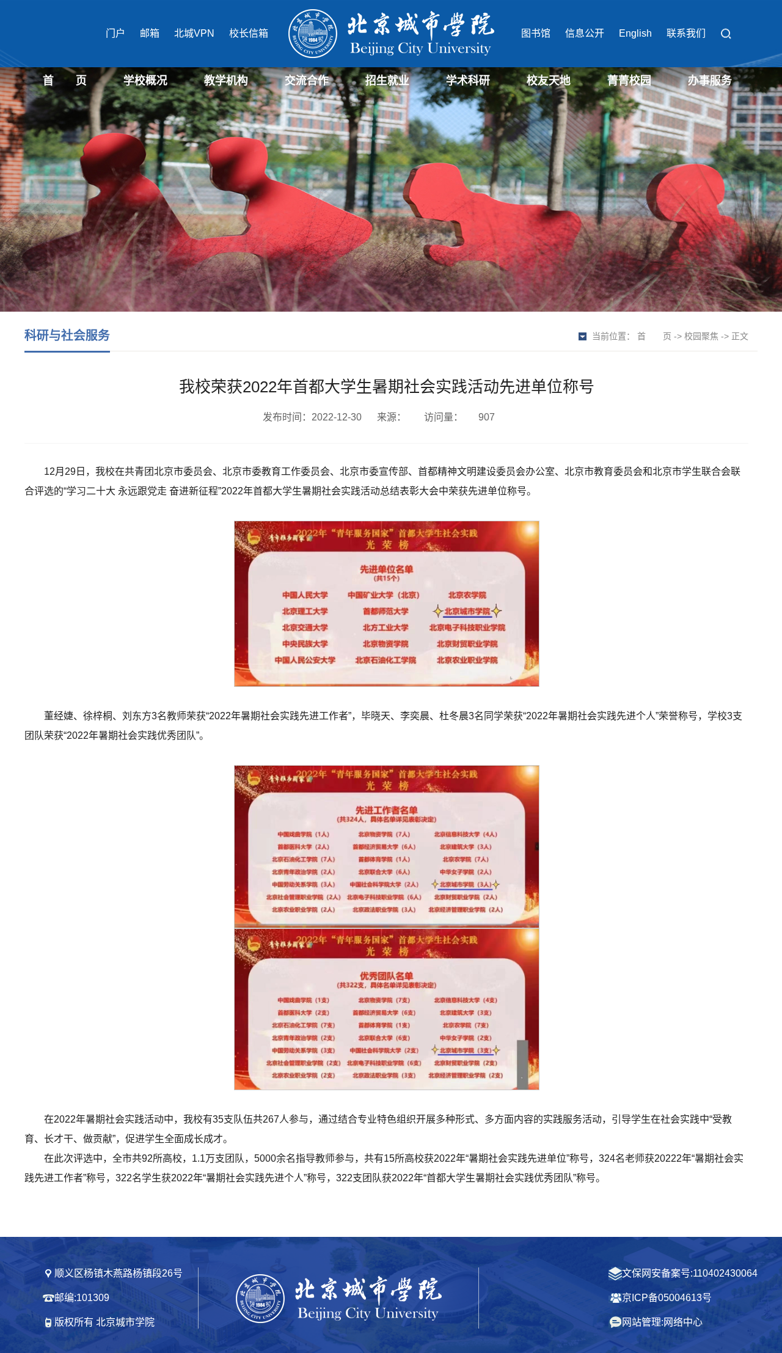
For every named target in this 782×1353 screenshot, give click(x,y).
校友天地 (549, 81)
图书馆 (535, 33)
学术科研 (468, 81)
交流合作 (307, 81)
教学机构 (226, 81)
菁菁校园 (629, 81)
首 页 (65, 81)
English (635, 33)
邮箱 (149, 33)
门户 (115, 33)
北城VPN (194, 33)
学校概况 (145, 81)
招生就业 (387, 81)
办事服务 (710, 81)
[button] (725, 34)
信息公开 (584, 33)
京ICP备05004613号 (667, 1297)
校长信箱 (248, 33)
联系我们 (686, 33)
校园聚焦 (701, 336)
